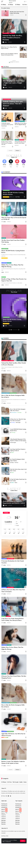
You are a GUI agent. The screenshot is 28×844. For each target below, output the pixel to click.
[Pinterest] (17, 163)
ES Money (17, 121)
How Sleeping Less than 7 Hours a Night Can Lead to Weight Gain (14, 83)
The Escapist (6, 33)
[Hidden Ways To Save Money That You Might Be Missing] (23, 48)
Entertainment (14, 412)
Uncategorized (6, 99)
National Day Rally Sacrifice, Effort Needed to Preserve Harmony (12, 37)
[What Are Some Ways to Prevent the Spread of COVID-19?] (14, 209)
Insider (3, 121)
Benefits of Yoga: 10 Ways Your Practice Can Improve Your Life (7, 143)
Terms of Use (8, 841)
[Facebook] (4, 163)
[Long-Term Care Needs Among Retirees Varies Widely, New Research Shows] (14, 607)
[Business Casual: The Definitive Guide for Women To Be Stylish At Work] (23, 55)
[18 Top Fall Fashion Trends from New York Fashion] (21, 135)
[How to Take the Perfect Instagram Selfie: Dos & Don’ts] (14, 384)
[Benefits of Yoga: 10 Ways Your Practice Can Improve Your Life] (7, 135)
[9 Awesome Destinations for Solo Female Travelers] (14, 549)
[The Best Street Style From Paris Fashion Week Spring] (5, 13)
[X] (11, 163)
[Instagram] (24, 163)
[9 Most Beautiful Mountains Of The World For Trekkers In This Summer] (5, 441)
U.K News (12, 33)
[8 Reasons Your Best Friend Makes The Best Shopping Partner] (14, 664)
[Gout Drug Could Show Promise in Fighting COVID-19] (5, 451)
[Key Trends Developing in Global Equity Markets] (5, 461)
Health (5, 78)
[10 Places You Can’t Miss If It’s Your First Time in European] (5, 421)
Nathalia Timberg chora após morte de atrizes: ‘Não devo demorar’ (13, 104)
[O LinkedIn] (10, 796)
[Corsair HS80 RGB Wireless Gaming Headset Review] (5, 431)
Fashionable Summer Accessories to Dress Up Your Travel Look (7, 124)
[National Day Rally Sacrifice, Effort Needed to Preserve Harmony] (14, 26)
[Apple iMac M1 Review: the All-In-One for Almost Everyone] (14, 722)
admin (5, 42)
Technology (6, 190)
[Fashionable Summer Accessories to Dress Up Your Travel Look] (7, 117)
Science (21, 139)
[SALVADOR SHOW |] (14, 1)
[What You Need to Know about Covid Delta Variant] (5, 471)
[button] (22, 841)
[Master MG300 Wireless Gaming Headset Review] (14, 183)
